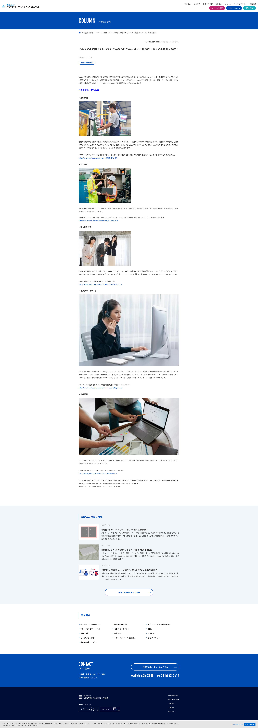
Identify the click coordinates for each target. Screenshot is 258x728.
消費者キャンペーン (122, 629)
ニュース (228, 4)
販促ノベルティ (154, 638)
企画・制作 (84, 633)
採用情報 (253, 4)
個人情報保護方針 (173, 695)
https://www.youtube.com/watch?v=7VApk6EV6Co (98, 473)
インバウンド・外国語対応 (125, 638)
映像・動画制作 (87, 62)
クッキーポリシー (237, 724)
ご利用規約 (171, 703)
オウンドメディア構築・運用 (159, 624)
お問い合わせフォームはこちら (155, 667)
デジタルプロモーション (90, 624)
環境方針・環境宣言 (173, 699)
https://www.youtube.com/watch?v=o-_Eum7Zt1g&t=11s (100, 388)
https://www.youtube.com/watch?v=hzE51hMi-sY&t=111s (100, 284)
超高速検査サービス (88, 642)
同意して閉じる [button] (249, 724)
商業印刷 (117, 633)
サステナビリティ (240, 4)
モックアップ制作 (87, 638)
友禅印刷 (151, 633)
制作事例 (197, 4)
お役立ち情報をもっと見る (129, 592)
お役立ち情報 (208, 4)
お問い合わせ (249, 8)
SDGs (150, 629)
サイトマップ (171, 711)
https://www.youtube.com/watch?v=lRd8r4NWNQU (98, 158)
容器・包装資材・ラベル (90, 629)
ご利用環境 (171, 707)
